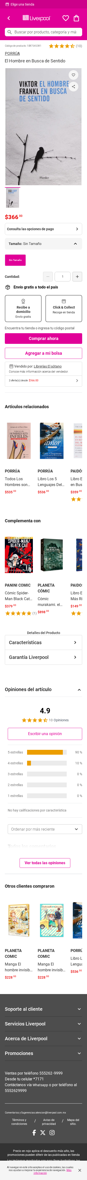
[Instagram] (52, 1133)
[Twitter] (43, 1133)
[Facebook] (34, 1133)
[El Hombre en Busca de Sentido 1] (12, 197)
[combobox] (45, 829)
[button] (61, 46)
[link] (19, 455)
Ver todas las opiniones (45, 863)
